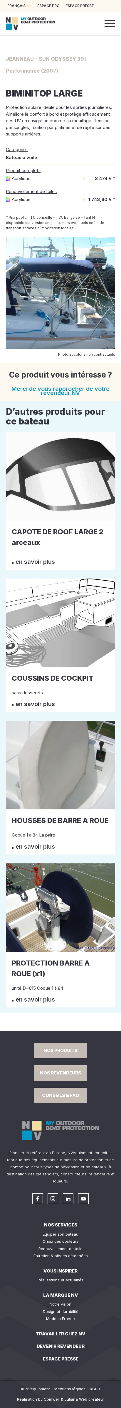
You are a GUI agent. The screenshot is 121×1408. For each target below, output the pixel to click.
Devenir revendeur (61, 1346)
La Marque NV (60, 1295)
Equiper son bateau (60, 1234)
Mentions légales (69, 1388)
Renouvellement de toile (60, 1248)
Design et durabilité (60, 1311)
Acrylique (21, 178)
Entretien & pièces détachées (60, 1255)
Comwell (52, 1399)
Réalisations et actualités (60, 1280)
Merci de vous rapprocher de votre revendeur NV (60, 391)
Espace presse (60, 1359)
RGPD (95, 1388)
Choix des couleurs (60, 1241)
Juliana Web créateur (84, 1399)
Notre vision (60, 1304)
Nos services (60, 1225)
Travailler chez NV (60, 1334)
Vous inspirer (60, 1271)
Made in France (60, 1318)
